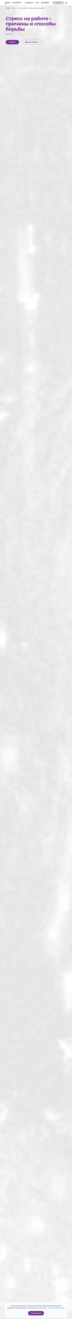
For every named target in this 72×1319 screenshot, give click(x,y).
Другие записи (31, 42)
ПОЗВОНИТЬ (58, 3)
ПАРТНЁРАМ (45, 3)
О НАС (37, 3)
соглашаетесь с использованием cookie (50, 1308)
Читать (12, 42)
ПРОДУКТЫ (29, 3)
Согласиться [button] (36, 1313)
